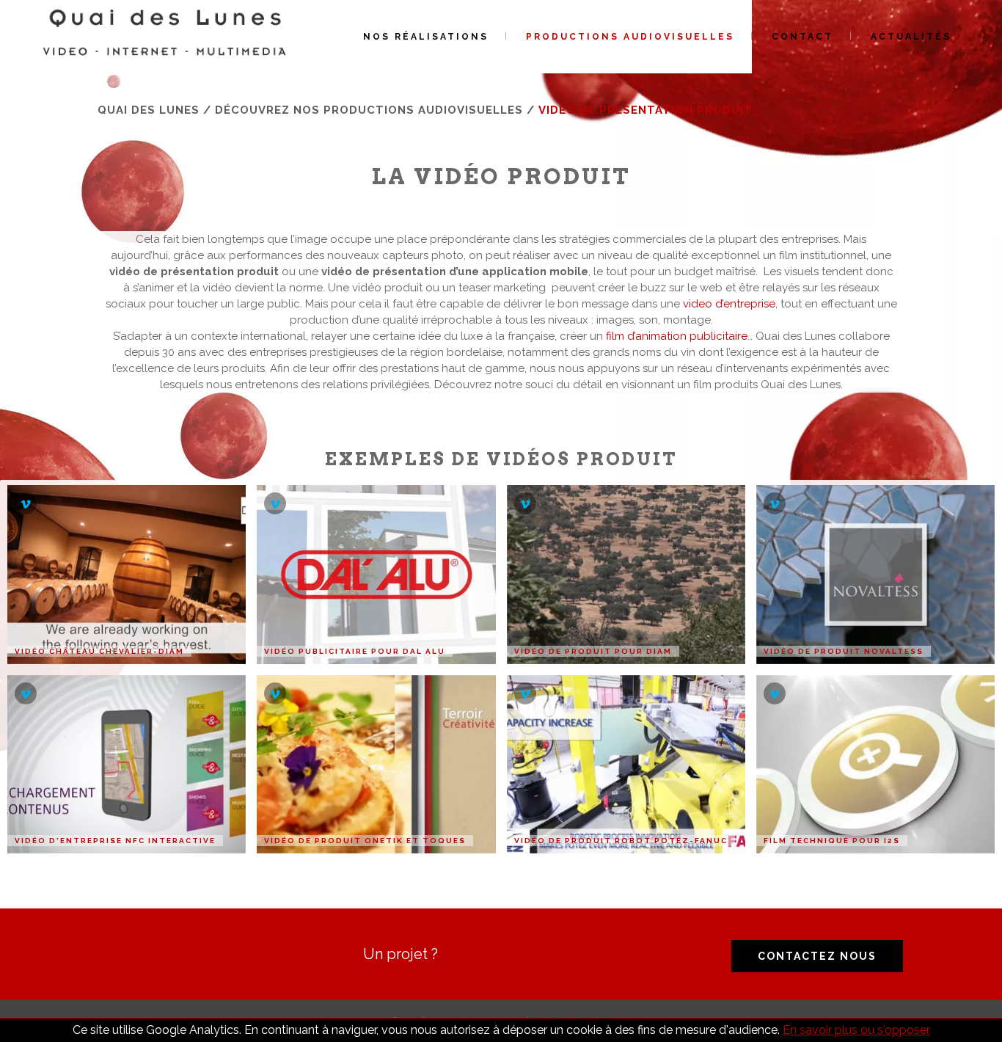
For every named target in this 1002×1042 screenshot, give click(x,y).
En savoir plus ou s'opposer (856, 1030)
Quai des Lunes (149, 110)
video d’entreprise (729, 303)
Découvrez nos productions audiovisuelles (369, 110)
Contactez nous (817, 956)
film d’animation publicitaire (676, 336)
